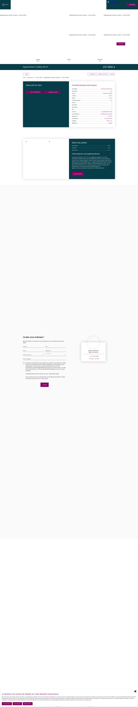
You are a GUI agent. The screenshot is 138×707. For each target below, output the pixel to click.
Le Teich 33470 (39, 77)
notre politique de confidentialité (83, 700)
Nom (46, 346)
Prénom (25, 346)
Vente (24, 77)
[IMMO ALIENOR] (113, 4)
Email (24, 350)
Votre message (27, 359)
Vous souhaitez (48, 353)
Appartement (30, 77)
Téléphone (48, 350)
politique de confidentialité (41, 378)
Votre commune (27, 354)
